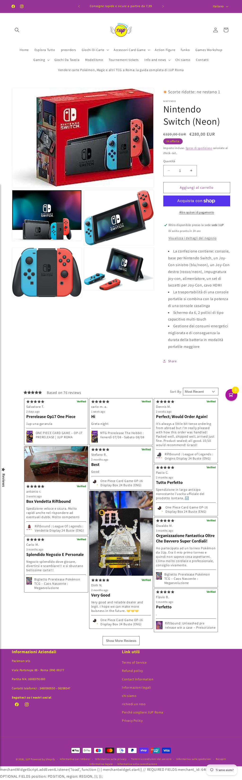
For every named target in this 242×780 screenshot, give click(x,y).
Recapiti (221, 759)
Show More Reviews (121, 641)
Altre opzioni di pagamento (196, 212)
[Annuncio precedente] (79, 6)
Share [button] (172, 361)
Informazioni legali (136, 687)
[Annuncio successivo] (163, 6)
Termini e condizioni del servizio (151, 759)
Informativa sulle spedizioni (193, 759)
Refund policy (132, 671)
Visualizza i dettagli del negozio (193, 238)
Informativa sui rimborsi (75, 759)
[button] (17, 30)
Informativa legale (101, 764)
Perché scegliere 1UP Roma (142, 712)
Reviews (3, 480)
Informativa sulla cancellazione (137, 764)
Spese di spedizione (199, 148)
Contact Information (137, 679)
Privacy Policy (132, 720)
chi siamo (129, 696)
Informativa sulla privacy (111, 759)
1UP (28, 759)
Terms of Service (134, 662)
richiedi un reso (134, 704)
